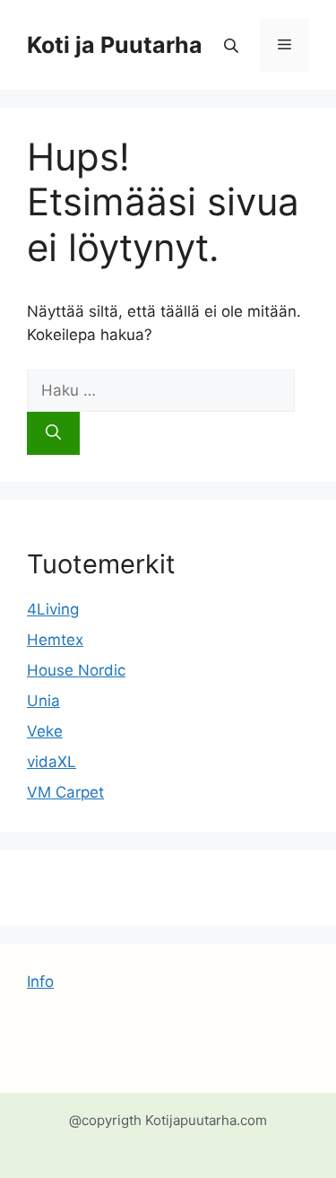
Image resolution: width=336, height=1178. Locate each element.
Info (40, 981)
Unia (43, 701)
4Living (53, 609)
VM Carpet (65, 792)
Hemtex (55, 640)
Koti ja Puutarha (114, 44)
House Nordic (76, 670)
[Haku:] (161, 390)
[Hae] (53, 433)
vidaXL (51, 762)
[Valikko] (284, 45)
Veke (45, 731)
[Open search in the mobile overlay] (233, 45)
